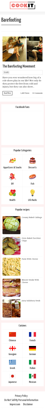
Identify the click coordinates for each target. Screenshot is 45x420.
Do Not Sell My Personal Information (21, 400)
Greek (12, 368)
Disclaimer (28, 404)
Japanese (12, 382)
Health (6, 72)
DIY (12, 184)
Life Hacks (32, 200)
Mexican (32, 382)
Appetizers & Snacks (12, 167)
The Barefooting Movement (18, 66)
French (33, 340)
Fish (32, 184)
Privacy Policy (21, 395)
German (32, 354)
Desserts (32, 167)
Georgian (12, 354)
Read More (7, 93)
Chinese (12, 340)
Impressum (15, 404)
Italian (32, 368)
